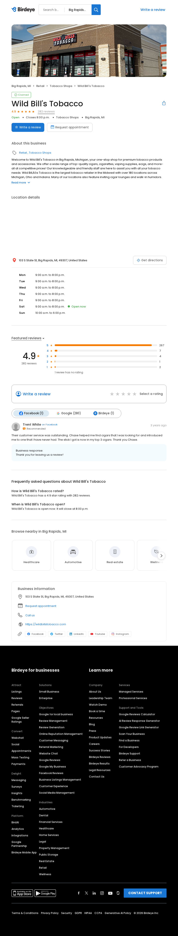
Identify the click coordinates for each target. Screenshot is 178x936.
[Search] (96, 9)
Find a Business (129, 740)
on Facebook (50, 424)
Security (66, 913)
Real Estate (46, 861)
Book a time (97, 711)
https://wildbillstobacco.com (45, 624)
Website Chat (48, 753)
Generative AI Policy (118, 913)
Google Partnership (19, 844)
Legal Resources (99, 770)
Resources (96, 718)
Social (15, 744)
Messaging (19, 780)
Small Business (49, 691)
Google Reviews (49, 760)
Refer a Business (130, 760)
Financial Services (51, 822)
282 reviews (46, 111)
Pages (16, 711)
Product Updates (100, 737)
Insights (17, 793)
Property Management (54, 848)
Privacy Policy (50, 913)
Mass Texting (20, 757)
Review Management (53, 721)
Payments (18, 764)
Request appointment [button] (40, 606)
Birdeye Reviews (99, 757)
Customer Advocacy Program (138, 766)
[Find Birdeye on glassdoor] (118, 893)
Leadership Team (100, 698)
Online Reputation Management (61, 734)
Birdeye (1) (106, 413)
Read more (19, 182)
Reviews (17, 698)
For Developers (129, 747)
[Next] (161, 556)
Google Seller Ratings (20, 720)
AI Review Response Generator (139, 721)
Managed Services (131, 691)
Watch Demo (98, 705)
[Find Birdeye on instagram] (102, 893)
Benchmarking (21, 800)
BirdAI (15, 822)
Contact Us (96, 776)
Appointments (21, 751)
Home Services (49, 835)
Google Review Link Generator (139, 727)
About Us (95, 691)
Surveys (17, 786)
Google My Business (52, 766)
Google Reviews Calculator (137, 714)
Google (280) (71, 413)
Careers (94, 744)
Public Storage (48, 854)
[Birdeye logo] (24, 10)
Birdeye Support (129, 753)
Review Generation (51, 727)
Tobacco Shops (61, 86)
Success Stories (99, 750)
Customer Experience (53, 786)
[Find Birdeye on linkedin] (94, 893)
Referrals (17, 705)
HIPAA (88, 913)
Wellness (45, 874)
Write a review (152, 9)
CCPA (98, 913)
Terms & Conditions (25, 913)
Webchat (18, 738)
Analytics (18, 829)
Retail (40, 86)
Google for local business (56, 714)
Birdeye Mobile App (24, 852)
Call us (30, 615)
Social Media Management (57, 793)
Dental (43, 815)
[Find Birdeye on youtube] (110, 893)
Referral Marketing (51, 747)
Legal (42, 841)
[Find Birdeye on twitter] (86, 893)
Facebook (38, 634)
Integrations (20, 835)
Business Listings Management (60, 779)
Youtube (100, 634)
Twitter (59, 634)
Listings (17, 691)
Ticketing (18, 806)
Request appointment (72, 127)
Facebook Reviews (51, 773)
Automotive (47, 809)
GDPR (78, 913)
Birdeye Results (99, 763)
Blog (92, 724)
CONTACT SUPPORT (145, 893)
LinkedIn (79, 634)
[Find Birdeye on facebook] (79, 893)
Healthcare (46, 828)
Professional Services (133, 698)
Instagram (122, 634)
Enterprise (46, 698)
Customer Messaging (53, 740)
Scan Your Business (132, 734)
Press (92, 731)
